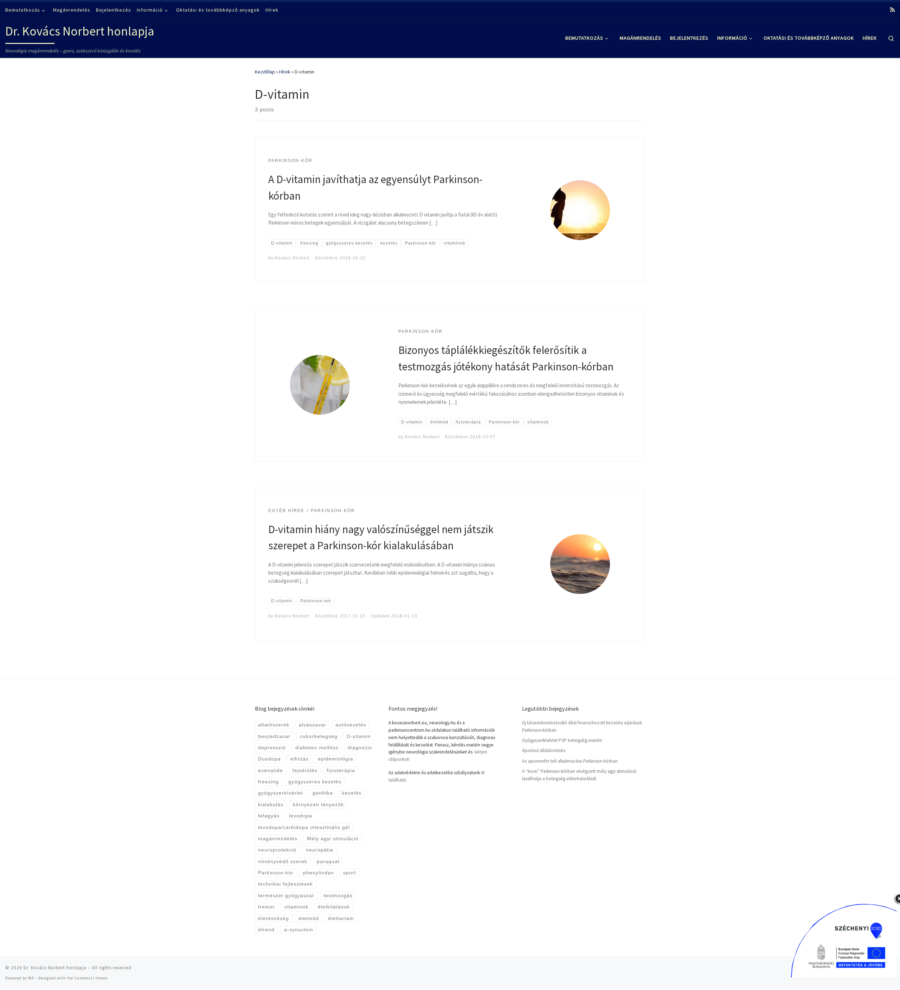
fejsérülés (304, 770)
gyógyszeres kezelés (314, 781)
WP (31, 978)
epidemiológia (335, 759)
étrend (266, 929)
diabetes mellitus (317, 747)
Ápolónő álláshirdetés (543, 750)
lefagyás (268, 815)
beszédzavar (274, 736)
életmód (308, 918)
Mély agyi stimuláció (333, 838)
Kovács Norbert (292, 257)
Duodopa (269, 759)
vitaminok (296, 907)
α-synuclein (298, 929)
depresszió (272, 747)
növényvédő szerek (282, 861)
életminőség (273, 918)
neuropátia (319, 850)
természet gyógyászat (286, 895)
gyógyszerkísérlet (280, 793)
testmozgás (338, 895)
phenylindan (318, 872)
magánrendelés (277, 838)
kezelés (351, 793)
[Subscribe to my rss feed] (892, 10)
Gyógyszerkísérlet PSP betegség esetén (562, 740)
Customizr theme (91, 978)
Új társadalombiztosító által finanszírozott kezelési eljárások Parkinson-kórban (582, 726)
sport (349, 872)
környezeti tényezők (318, 804)
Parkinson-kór (276, 872)
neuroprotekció (277, 850)
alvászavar (312, 724)
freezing (268, 781)
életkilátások (334, 907)
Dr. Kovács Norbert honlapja (55, 968)
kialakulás (270, 804)
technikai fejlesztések (285, 884)
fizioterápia (341, 770)
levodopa (300, 815)
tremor (266, 907)
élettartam (341, 918)
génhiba (323, 793)
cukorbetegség (319, 736)
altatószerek (273, 724)
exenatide (270, 770)
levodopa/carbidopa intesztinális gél (304, 827)
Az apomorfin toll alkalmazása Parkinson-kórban (570, 761)
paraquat (328, 861)
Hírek (284, 72)
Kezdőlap (265, 72)
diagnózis (360, 747)
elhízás (299, 759)
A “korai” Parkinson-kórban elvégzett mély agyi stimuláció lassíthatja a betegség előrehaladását (579, 775)
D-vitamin (359, 736)
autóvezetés (350, 724)
